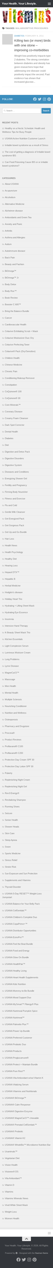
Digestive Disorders (14, 458)
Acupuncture (11, 190)
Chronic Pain (11, 371)
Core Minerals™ (13, 405)
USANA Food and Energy (17, 950)
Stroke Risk (10, 867)
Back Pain (10, 257)
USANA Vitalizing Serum (17, 1084)
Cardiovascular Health (15, 324)
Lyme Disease (12, 666)
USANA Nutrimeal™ (14, 1017)
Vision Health (11, 1165)
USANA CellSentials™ (15, 910)
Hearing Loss (11, 565)
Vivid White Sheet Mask (16, 1205)
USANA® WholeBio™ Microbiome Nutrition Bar (27, 1145)
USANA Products (13, 1051)
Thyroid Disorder (13, 887)
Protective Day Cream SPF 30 (19, 759)
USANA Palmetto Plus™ (17, 1024)
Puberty (8, 773)
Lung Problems (12, 659)
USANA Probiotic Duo (15, 1044)
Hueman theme (41, 1253)
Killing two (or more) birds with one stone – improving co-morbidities (32, 45)
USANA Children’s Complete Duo (21, 917)
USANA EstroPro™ (14, 937)
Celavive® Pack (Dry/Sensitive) (20, 351)
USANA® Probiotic (14, 1131)
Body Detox (10, 284)
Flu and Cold (11, 505)
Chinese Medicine (13, 364)
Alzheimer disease (14, 210)
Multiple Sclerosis (13, 699)
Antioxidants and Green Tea (18, 217)
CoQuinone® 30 (12, 398)
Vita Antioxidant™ (13, 1178)
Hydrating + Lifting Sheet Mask (19, 605)
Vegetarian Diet (12, 1158)
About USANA (12, 184)
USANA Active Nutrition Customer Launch (25, 138)
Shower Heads (12, 826)
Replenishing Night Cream (17, 780)
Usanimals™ (11, 1151)
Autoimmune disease (15, 251)
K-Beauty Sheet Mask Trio (17, 632)
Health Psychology (14, 552)
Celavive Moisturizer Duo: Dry (19, 338)
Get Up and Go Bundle (16, 532)
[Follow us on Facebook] (35, 99)
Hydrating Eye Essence (16, 612)
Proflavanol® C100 (14, 746)
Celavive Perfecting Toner (17, 344)
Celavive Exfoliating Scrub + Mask (21, 331)
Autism (8, 244)
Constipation (11, 385)
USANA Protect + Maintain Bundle (21, 1064)
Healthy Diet (11, 559)
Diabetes (19, 36)
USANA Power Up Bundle (17, 1031)
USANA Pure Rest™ (15, 1071)
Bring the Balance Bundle (17, 311)
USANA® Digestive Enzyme (18, 1111)
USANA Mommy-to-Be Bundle (19, 991)
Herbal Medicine (12, 585)
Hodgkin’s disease (14, 592)
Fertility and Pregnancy (16, 485)
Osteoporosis (11, 719)
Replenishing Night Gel (16, 786)
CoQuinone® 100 (13, 391)
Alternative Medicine (14, 204)
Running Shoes (12, 806)
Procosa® (10, 733)
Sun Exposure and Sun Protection (21, 873)
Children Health (12, 358)
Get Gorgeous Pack (14, 525)
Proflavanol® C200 (14, 753)
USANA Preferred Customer (18, 1037)
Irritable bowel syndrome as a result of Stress (26, 145)
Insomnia (9, 619)
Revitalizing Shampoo (15, 800)
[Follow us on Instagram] (44, 99)
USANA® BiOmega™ (15, 1098)
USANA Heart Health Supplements (21, 977)
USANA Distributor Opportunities (20, 930)
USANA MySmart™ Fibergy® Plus (21, 1004)
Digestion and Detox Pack (17, 451)
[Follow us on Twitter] (39, 99)
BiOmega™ (10, 271)
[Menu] (49, 3)
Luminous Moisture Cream (17, 652)
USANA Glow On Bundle (17, 957)
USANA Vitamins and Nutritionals (21, 1091)
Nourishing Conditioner (16, 706)
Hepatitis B (10, 579)
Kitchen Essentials (14, 639)
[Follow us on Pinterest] (49, 99)
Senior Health (11, 820)
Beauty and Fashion (14, 264)
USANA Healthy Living (15, 970)
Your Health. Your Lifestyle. (19, 3)
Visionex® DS (11, 1171)
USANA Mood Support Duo (18, 997)
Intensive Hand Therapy (16, 626)
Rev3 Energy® (12, 793)
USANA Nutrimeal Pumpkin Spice (21, 1011)
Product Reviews (13, 739)
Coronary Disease (13, 411)
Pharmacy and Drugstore (17, 726)
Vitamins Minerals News (16, 1198)
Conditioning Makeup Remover (20, 378)
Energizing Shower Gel (16, 478)
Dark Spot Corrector (14, 425)
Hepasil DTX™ (12, 572)
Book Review (11, 297)
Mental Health (11, 692)
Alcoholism (10, 197)
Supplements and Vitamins (18, 880)
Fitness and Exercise (15, 498)
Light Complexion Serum (17, 646)
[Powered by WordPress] (17, 1253)
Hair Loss (9, 539)
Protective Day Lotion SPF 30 (19, 766)
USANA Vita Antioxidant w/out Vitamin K (24, 1078)
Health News (11, 545)
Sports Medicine (12, 853)
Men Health (10, 686)
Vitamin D (9, 1185)
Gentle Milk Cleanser (15, 512)
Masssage (10, 679)
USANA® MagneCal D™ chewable (22, 1118)
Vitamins (9, 1191)
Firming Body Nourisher (16, 492)
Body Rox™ (11, 291)
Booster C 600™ (13, 304)
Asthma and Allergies (15, 237)
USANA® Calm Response (17, 1104)
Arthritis (8, 231)
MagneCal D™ (12, 672)
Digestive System (13, 465)
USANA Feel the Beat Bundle (19, 944)
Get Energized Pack (14, 518)
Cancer (8, 318)
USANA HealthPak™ (15, 964)
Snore (8, 846)
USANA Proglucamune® (17, 1058)
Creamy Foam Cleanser (16, 418)
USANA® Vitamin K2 (15, 1138)
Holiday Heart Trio (13, 599)
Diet (7, 445)
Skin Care (9, 833)
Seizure (8, 813)
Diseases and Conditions (17, 472)
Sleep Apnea (11, 840)
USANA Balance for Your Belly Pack (22, 904)
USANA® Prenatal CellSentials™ (21, 1124)
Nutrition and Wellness (15, 713)
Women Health (12, 1218)
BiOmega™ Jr (12, 277)
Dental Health (11, 431)
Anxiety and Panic (13, 224)
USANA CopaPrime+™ (16, 924)
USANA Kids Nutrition (15, 984)
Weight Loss (11, 1212)
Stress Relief (11, 860)
